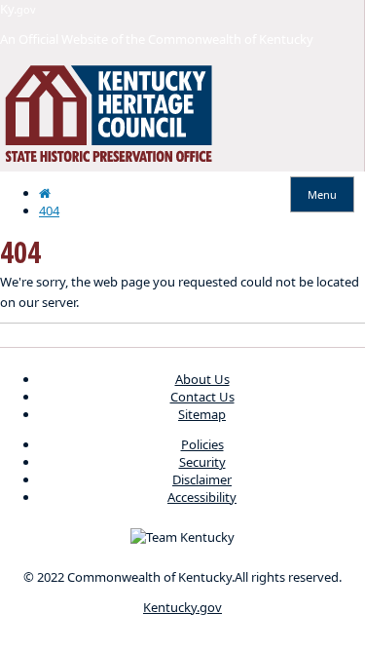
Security (202, 462)
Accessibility (202, 497)
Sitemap (202, 414)
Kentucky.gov (182, 607)
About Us (202, 379)
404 (49, 210)
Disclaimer (202, 479)
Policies (202, 444)
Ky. (18, 9)
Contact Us (202, 396)
